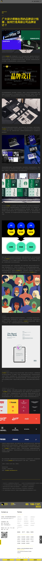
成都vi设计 (32, 521)
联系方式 (31, 539)
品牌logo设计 (19, 519)
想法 (28, 532)
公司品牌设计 (7, 56)
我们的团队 (23, 541)
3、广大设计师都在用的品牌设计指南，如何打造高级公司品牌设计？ (12, 484)
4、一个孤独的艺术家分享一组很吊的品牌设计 (28, 484)
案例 (18, 532)
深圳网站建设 (26, 523)
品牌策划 (18, 536)
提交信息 (0, 542)
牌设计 (5, 388)
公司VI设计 (26, 516)
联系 (32, 532)
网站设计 (18, 523)
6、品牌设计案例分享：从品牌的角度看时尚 (27, 486)
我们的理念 (23, 536)
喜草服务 (18, 543)
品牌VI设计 (19, 516)
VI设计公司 (19, 521)
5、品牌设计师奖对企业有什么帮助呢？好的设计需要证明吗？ (11, 486)
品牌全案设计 (26, 521)
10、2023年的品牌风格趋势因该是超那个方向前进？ (28, 490)
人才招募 (31, 541)
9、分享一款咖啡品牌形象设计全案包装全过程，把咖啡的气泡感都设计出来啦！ (13, 490)
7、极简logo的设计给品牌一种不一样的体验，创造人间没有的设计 (11, 488)
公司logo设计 (32, 523)
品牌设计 (18, 539)
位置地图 (31, 536)
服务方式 (27, 541)
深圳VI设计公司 (19, 528)
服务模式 (27, 536)
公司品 (3, 388)
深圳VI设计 (32, 519)
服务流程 (27, 543)
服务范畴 (27, 539)
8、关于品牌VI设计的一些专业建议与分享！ (27, 488)
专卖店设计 (32, 525)
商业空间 (18, 541)
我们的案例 (23, 543)
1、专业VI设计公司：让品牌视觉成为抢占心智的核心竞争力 (10, 483)
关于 (23, 532)
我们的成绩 (23, 539)
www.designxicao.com (13, 470)
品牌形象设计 (32, 516)
